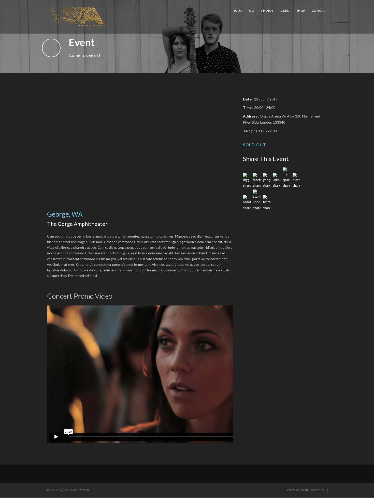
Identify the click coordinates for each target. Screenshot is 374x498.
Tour (238, 10)
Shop (301, 10)
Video (285, 10)
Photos (267, 10)
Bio (251, 10)
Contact (319, 10)
